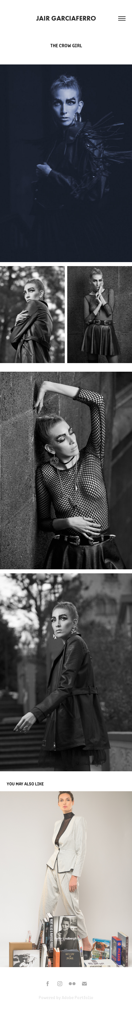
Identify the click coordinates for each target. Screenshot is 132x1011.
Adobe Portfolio (77, 997)
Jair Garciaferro (66, 18)
